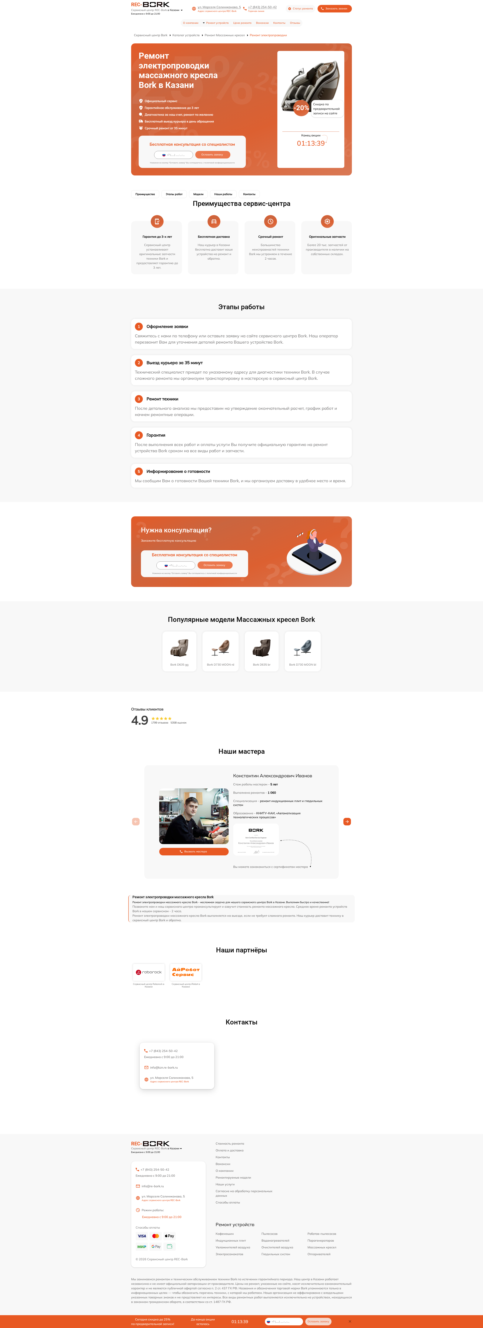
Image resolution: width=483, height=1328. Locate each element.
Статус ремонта (303, 8)
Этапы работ (174, 194)
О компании (190, 23)
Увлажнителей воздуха (233, 1247)
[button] (347, 821)
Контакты (279, 23)
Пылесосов (269, 1234)
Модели (198, 194)
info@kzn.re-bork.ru (164, 1067)
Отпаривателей (319, 1254)
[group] (148, 976)
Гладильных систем (275, 1254)
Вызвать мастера (195, 851)
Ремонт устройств (217, 23)
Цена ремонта (242, 23)
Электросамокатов (229, 1254)
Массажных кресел (322, 1247)
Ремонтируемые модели (233, 1177)
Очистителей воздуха (277, 1247)
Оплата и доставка (230, 1150)
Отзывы (295, 23)
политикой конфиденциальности (219, 162)
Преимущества (145, 194)
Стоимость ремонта (230, 1143)
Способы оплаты (228, 1202)
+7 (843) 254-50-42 (262, 7)
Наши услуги (225, 1184)
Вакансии (262, 23)
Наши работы (223, 194)
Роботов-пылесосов (322, 1234)
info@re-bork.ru (153, 1186)
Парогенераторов (321, 1240)
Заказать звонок (336, 8)
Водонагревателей (275, 1240)
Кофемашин (225, 1234)
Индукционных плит (231, 1240)
